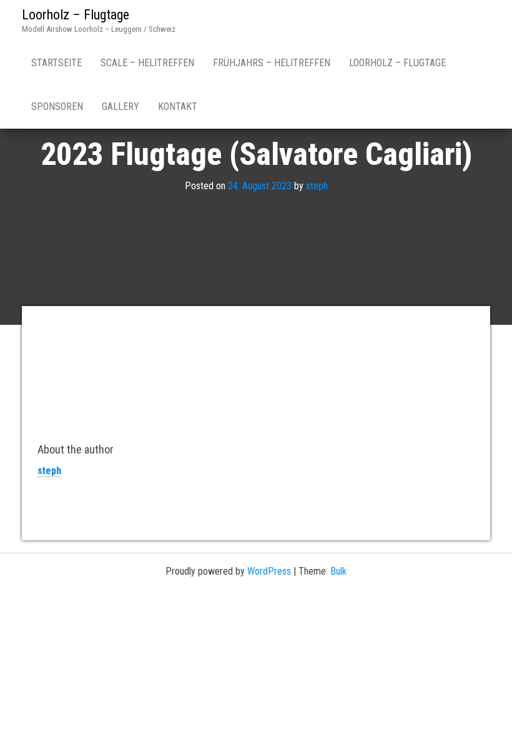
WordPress (269, 571)
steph (317, 186)
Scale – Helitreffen (147, 63)
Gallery (120, 106)
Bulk (338, 571)
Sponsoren (57, 106)
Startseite (56, 63)
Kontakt (177, 106)
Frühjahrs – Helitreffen (271, 63)
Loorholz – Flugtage (75, 14)
